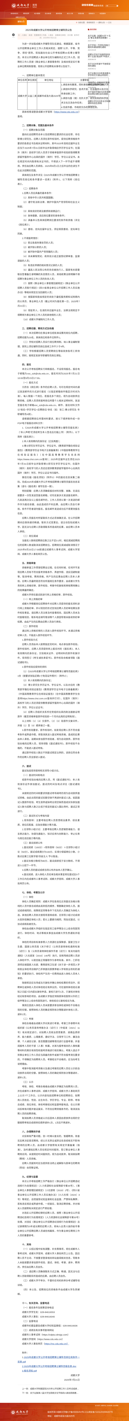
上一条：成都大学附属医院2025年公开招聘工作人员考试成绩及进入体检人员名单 (51, 1389)
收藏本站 (103, 1405)
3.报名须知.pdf (29, 1371)
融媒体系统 (98, 6)
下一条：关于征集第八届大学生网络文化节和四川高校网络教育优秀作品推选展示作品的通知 (51, 1393)
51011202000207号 (104, 1412)
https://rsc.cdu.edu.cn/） (57, 1344)
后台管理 (115, 1405)
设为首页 (97, 1405)
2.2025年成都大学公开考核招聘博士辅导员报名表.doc (49, 1366)
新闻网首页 (91, 22)
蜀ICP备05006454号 (74, 1412)
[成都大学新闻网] (24, 6)
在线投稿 (109, 1405)
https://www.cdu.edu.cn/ (66, 112)
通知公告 (101, 22)
